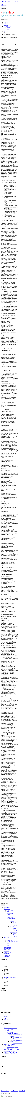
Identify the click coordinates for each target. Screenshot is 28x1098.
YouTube (17, 1)
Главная (6, 31)
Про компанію (7, 26)
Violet (20, 1091)
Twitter (5, 1)
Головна (6, 22)
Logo (2, 4)
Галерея (6, 25)
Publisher (3, 5)
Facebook (11, 1)
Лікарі (8, 29)
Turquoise (15, 1091)
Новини (6, 23)
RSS (2, 1)
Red (12, 1091)
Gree (4, 1091)
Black (23, 1091)
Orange (8, 1091)
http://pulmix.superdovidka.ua (10, 977)
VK (8, 1)
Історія (8, 27)
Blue (2, 1091)
